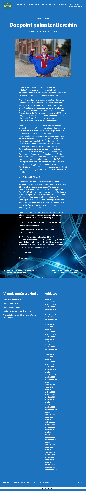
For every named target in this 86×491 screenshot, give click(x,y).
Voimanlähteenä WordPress (42, 482)
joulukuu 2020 (50, 467)
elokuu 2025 (49, 327)
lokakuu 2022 (49, 412)
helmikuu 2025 (50, 342)
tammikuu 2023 (50, 404)
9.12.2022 (54, 31)
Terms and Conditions (47, 488)
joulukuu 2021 (50, 437)
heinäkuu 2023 (50, 389)
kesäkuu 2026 (50, 302)
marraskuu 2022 (51, 409)
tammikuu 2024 (50, 374)
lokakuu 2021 (49, 442)
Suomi (39, 18)
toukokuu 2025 (50, 334)
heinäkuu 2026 (50, 299)
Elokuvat (34, 4)
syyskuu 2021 (50, 444)
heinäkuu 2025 (50, 329)
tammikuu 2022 (50, 434)
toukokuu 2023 (50, 394)
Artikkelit (78, 4)
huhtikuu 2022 (50, 427)
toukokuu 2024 (50, 364)
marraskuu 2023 (51, 379)
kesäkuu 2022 (50, 422)
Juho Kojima (42, 31)
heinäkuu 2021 (50, 450)
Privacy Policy (26, 482)
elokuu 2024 (49, 357)
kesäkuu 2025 (50, 332)
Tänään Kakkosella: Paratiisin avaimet (17, 311)
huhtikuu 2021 (50, 457)
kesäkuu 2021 (50, 452)
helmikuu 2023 (50, 402)
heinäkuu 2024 (50, 359)
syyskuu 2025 (50, 324)
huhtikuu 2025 (50, 337)
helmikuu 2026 (50, 312)
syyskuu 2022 (50, 414)
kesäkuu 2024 (50, 362)
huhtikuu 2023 (50, 397)
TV (57, 4)
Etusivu (19, 4)
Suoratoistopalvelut (46, 4)
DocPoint (24, 258)
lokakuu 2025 (50, 322)
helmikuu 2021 (50, 462)
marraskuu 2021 (51, 439)
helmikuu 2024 (50, 372)
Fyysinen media (66, 4)
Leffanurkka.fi (14, 482)
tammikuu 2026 (50, 314)
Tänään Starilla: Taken (11, 303)
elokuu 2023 (49, 387)
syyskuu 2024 (50, 354)
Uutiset (26, 4)
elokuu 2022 (49, 417)
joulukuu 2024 (50, 347)
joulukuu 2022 (50, 407)
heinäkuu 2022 (50, 419)
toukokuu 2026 (50, 304)
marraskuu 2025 (51, 319)
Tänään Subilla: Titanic (11, 307)
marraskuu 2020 (51, 470)
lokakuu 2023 (50, 382)
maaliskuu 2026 (50, 309)
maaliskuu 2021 (50, 460)
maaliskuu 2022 (50, 429)
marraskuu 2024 (51, 349)
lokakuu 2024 (50, 352)
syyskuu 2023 (50, 384)
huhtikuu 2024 (50, 367)
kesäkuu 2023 (50, 392)
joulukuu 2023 (50, 377)
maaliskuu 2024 (50, 369)
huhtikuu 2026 (50, 307)
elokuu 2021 (49, 447)
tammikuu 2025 (50, 344)
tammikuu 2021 (50, 465)
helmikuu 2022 (50, 432)
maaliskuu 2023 (50, 399)
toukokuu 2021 (50, 455)
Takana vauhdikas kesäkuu (13, 299)
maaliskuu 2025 (50, 339)
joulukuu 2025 (50, 317)
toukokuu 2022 (50, 424)
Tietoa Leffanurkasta (75, 7)
